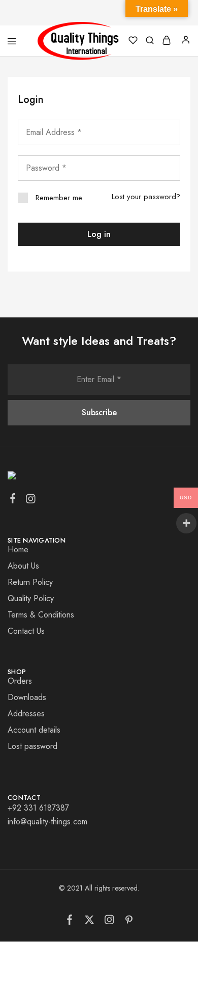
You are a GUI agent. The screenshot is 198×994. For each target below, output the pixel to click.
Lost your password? (146, 196)
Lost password (32, 746)
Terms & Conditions (41, 615)
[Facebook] (13, 500)
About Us (23, 566)
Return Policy (30, 582)
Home (18, 549)
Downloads (27, 697)
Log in (99, 234)
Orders (20, 681)
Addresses (26, 713)
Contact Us (26, 631)
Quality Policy (31, 598)
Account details (34, 730)
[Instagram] (31, 500)
